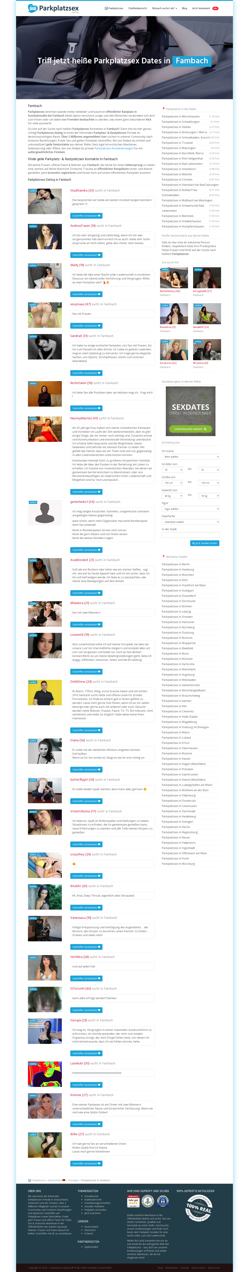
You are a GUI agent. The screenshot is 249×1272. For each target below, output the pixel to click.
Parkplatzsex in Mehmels (190, 216)
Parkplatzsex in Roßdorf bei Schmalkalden (190, 192)
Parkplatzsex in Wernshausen (190, 116)
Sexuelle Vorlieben (94, 1206)
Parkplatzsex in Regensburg (180, 832)
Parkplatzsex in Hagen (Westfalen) (184, 764)
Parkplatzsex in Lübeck (176, 737)
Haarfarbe (168, 516)
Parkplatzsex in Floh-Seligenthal (190, 158)
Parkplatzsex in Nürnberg (178, 627)
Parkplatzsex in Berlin (176, 564)
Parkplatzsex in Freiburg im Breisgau (185, 727)
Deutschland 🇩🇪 (56, 1180)
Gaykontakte (91, 1246)
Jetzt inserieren (92, 1213)
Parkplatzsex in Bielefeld (177, 648)
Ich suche (168, 451)
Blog (184, 8)
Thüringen (73, 1180)
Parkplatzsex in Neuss (176, 837)
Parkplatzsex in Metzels (190, 174)
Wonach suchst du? (163, 8)
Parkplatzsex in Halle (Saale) (180, 716)
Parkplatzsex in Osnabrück (179, 801)
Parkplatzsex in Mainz (176, 732)
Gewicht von (169, 490)
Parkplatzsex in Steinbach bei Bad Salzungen (190, 185)
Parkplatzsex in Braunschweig (181, 695)
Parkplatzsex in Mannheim (179, 669)
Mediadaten (171, 1267)
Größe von (168, 477)
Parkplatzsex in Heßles (190, 127)
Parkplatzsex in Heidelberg (179, 816)
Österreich (90, 1230)
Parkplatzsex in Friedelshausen (190, 221)
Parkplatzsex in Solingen (177, 822)
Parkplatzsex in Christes (190, 179)
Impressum (214, 1267)
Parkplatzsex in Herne (176, 827)
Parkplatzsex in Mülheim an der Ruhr (185, 790)
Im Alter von (169, 464)
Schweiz (88, 1233)
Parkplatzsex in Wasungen (190, 148)
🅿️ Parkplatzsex (114, 8)
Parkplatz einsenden (95, 1209)
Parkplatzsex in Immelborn (190, 169)
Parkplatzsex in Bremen (177, 606)
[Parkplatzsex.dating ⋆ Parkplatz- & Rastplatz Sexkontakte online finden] (53, 8)
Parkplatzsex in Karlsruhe (178, 664)
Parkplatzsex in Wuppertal (178, 643)
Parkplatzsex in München (178, 575)
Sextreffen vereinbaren (85, 215)
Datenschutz (198, 1267)
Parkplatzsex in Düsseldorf (179, 596)
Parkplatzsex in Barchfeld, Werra (190, 153)
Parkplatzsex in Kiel (174, 706)
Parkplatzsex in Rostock (177, 753)
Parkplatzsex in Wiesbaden (179, 680)
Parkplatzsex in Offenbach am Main (184, 853)
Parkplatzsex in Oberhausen (180, 748)
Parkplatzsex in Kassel (176, 758)
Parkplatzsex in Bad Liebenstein (190, 164)
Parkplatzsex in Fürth (175, 858)
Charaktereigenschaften (97, 1203)
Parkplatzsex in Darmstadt (178, 811)
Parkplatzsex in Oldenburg (179, 795)
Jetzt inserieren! (204, 8)
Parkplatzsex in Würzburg (178, 864)
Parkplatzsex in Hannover (178, 622)
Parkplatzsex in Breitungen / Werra (190, 132)
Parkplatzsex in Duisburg (178, 632)
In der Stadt (169, 529)
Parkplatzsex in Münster (177, 659)
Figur (165, 503)
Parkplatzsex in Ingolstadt (178, 848)
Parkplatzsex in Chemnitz (178, 711)
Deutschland (91, 1226)
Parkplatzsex (38, 1180)
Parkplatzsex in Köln (175, 580)
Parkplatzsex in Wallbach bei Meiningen (190, 200)
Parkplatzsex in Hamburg (178, 569)
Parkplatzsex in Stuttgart (178, 590)
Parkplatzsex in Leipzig (176, 611)
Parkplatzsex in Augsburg (178, 674)
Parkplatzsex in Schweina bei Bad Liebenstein (190, 208)
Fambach (113, 191)
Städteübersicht (137, 8)
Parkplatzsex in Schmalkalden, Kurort (190, 137)
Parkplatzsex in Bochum (177, 638)
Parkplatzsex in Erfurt (176, 743)
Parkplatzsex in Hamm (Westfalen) (183, 780)
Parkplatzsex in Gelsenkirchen (181, 685)
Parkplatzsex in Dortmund (178, 601)
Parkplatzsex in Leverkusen (179, 806)
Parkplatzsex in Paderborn (179, 843)
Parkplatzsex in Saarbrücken (180, 774)
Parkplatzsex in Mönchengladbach (183, 690)
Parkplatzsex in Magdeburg (179, 722)
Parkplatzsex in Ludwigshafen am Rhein (187, 785)
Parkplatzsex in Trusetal (190, 143)
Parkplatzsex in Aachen (176, 701)
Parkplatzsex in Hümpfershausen (190, 226)
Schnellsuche (91, 1196)
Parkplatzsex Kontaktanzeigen (114, 148)
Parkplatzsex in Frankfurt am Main (184, 585)
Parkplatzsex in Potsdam (177, 769)
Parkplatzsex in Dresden (177, 617)
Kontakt (185, 1267)
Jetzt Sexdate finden (206, 543)
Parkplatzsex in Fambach (95, 1180)
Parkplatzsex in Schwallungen (190, 122)
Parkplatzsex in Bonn (175, 653)
